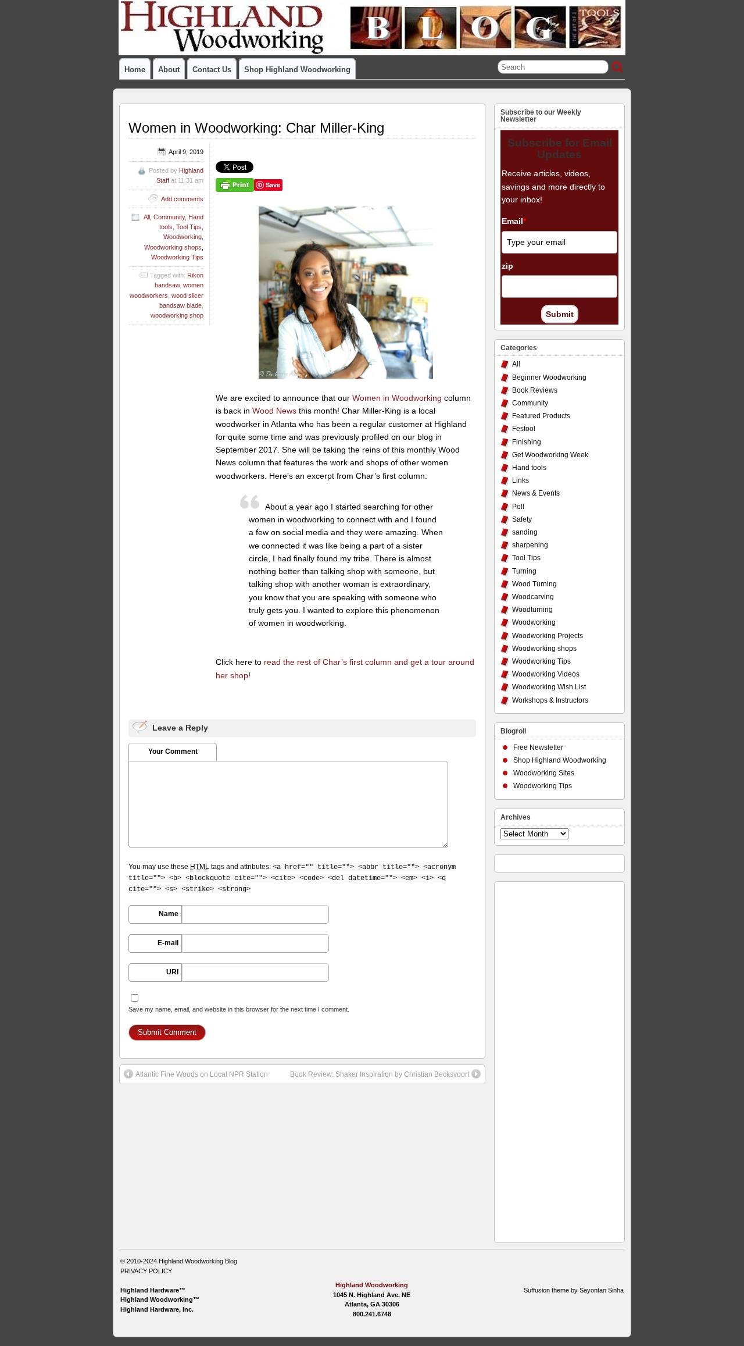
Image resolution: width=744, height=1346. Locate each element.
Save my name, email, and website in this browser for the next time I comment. (238, 1009)
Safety (522, 519)
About (169, 69)
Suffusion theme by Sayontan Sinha (574, 1290)
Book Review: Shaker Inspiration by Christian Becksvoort (379, 1074)
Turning (524, 571)
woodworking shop (177, 315)
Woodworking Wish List (549, 687)
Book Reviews (534, 390)
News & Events (536, 493)
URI (172, 972)
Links (520, 480)
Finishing (526, 442)
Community (169, 216)
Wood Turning (534, 584)
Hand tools (529, 468)
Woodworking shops (173, 247)
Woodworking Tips (177, 257)
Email (514, 221)
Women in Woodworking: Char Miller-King (256, 128)
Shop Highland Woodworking (297, 69)
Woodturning (532, 610)
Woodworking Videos (546, 674)
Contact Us (211, 69)
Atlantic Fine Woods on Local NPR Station (201, 1074)
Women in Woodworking (397, 398)
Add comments (182, 198)
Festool (523, 429)
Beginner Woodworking (549, 377)
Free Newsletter (538, 747)
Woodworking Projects (547, 636)
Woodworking (182, 236)
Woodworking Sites (543, 773)
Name (168, 914)
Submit (560, 314)
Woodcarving (533, 597)
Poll (518, 507)
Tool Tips (189, 226)
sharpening (530, 545)
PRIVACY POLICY (146, 1270)
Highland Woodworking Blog (198, 1261)
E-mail (168, 943)
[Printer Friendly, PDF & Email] (235, 184)
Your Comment (173, 751)
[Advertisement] (546, 1059)
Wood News (274, 410)
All (147, 216)
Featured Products (541, 416)
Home (134, 69)
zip (507, 265)
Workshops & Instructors (550, 700)
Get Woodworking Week (550, 455)
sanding (525, 532)
